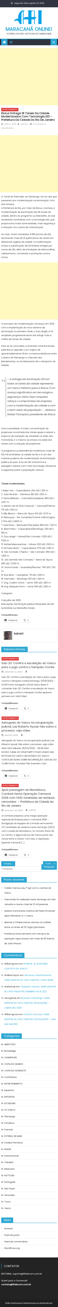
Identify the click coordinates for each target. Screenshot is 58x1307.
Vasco (7, 1208)
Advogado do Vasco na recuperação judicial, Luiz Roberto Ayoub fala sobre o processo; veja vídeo (29, 726)
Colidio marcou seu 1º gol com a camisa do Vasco (27, 890)
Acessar (8, 1228)
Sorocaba (9, 1195)
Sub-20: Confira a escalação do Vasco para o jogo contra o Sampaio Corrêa (29, 665)
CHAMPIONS (10, 1057)
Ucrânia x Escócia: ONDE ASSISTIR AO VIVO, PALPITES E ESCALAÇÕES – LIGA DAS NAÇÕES (30, 1019)
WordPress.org (12, 1248)
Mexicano (9, 1168)
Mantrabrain (46, 1303)
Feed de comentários (16, 1241)
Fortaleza (9, 1123)
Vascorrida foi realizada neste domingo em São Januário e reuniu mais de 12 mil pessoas (30, 902)
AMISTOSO (10, 1044)
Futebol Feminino (13, 1142)
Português (9, 1182)
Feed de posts (11, 1235)
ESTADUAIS (9, 1103)
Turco (7, 1201)
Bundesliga (10, 1050)
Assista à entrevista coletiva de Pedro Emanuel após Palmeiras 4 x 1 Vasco (29, 913)
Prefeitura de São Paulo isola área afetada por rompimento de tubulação (10, 863)
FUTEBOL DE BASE (13, 1136)
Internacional (11, 1155)
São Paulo (9, 1188)
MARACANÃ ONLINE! (29, 29)
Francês (8, 1129)
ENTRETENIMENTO (9, 109)
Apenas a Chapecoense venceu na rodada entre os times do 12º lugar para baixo (27, 925)
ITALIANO (9, 1162)
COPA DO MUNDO (13, 1064)
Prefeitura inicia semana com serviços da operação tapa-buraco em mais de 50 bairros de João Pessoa (29, 938)
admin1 (24, 124)
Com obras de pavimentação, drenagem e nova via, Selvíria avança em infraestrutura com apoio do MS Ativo (51, 863)
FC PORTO (9, 1109)
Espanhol (9, 1090)
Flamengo (9, 1116)
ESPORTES (9, 1096)
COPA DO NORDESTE (15, 1070)
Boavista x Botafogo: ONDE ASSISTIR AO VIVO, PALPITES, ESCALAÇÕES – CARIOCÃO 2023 (27, 1003)
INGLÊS (7, 1149)
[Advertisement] (29, 76)
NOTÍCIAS (9, 1175)
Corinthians (10, 1077)
